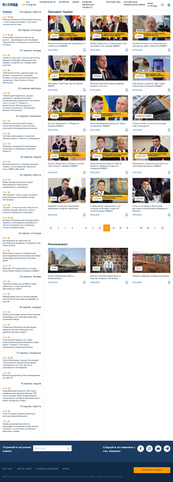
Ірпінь (54, 268)
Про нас (8, 469)
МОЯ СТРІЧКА (152, 4)
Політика (97, 76)
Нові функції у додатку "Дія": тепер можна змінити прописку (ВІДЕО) (149, 84)
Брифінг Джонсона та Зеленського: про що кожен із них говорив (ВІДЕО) (108, 44)
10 (100, 228)
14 (127, 228)
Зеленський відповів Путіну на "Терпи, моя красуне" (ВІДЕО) (108, 124)
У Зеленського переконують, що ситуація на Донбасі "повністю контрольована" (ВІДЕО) (105, 208)
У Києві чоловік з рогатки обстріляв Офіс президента (149, 124)
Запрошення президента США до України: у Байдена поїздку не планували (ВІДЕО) (106, 165)
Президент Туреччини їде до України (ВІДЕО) (65, 84)
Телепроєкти (47, 2)
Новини (54, 36)
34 (148, 228)
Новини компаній (47, 469)
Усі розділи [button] (31, 3)
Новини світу (141, 156)
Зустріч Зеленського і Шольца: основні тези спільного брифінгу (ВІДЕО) (66, 164)
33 (141, 228)
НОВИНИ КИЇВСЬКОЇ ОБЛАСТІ (88, 5)
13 (120, 228)
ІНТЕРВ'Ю (64, 2)
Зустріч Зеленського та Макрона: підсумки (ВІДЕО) (63, 124)
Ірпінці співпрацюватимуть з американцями (61, 277)
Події (53, 198)
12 (113, 228)
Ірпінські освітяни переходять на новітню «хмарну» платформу (105, 277)
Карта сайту (24, 469)
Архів (76, 2)
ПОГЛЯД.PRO (113, 2)
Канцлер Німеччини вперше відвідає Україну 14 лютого (107, 84)
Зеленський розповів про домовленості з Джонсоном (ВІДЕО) (66, 44)
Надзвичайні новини (144, 116)
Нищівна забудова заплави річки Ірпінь (151, 276)
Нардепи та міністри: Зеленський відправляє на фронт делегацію (63, 207)
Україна (54, 116)
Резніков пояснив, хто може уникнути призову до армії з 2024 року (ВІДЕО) (150, 44)
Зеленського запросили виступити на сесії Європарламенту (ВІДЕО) (150, 164)
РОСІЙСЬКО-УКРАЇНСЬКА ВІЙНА (134, 3)
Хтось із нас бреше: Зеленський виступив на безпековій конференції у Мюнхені (150, 208)
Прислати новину (152, 470)
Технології (140, 76)
